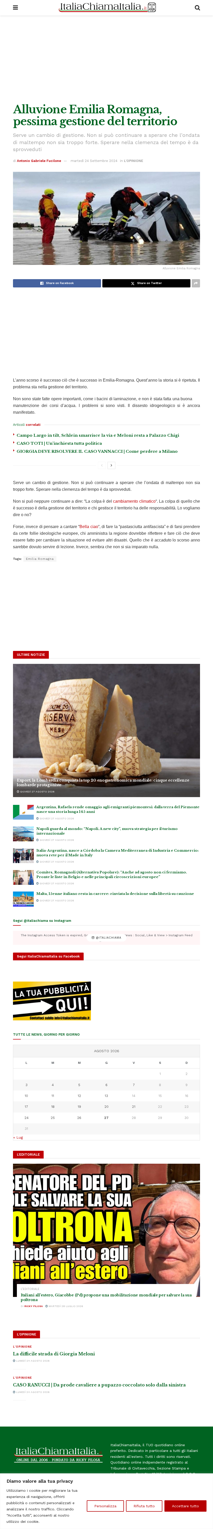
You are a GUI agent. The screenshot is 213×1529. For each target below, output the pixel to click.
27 (106, 1118)
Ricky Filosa (33, 1306)
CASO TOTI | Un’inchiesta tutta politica (59, 443)
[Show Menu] (15, 8)
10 (26, 1096)
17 (26, 1107)
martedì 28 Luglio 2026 (65, 1306)
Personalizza (105, 1506)
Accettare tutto (185, 1506)
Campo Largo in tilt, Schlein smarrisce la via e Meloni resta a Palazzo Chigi (98, 435)
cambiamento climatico (134, 501)
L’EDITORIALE (30, 1289)
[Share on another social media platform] (196, 283)
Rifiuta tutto (144, 1506)
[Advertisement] (106, 59)
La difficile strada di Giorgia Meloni (54, 1353)
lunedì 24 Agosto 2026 (32, 1360)
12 (79, 1096)
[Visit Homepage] (106, 8)
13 (106, 1096)
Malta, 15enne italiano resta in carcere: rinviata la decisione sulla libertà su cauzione (115, 894)
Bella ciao (88, 526)
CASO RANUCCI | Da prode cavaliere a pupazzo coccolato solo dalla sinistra (99, 1384)
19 (79, 1107)
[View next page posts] (111, 465)
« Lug (18, 1137)
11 (52, 1096)
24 (26, 1118)
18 (53, 1107)
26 (79, 1118)
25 (53, 1118)
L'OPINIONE (133, 161)
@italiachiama (108, 937)
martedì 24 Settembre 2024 (94, 161)
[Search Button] (197, 8)
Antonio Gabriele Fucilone (39, 161)
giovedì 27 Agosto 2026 (37, 791)
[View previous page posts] (102, 465)
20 (106, 1107)
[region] (106, 1501)
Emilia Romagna (40, 559)
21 (133, 1107)
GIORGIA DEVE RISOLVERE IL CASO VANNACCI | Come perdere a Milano (97, 451)
